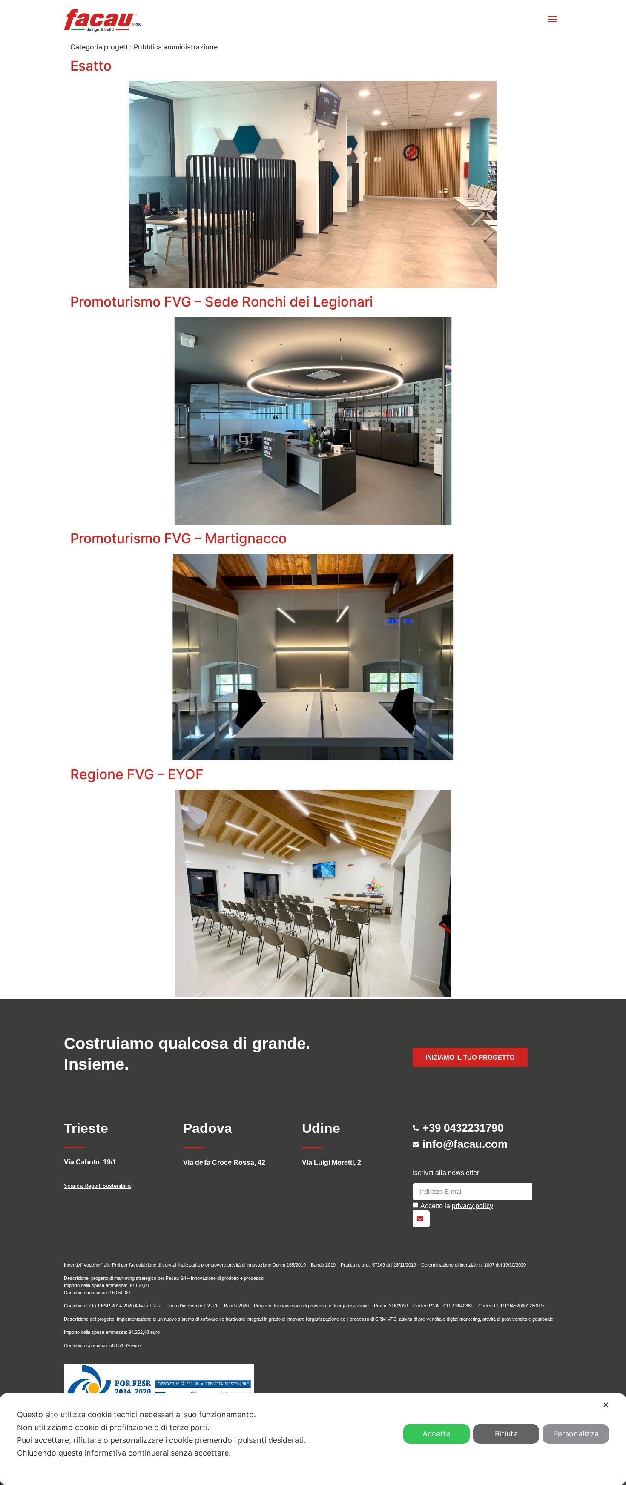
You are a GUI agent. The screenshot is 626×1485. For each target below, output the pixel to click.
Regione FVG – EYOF (137, 774)
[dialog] (313, 1439)
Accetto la (456, 1205)
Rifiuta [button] (506, 1433)
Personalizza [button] (576, 1433)
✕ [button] (606, 1404)
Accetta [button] (436, 1433)
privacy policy (472, 1205)
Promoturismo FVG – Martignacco (178, 538)
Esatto (91, 65)
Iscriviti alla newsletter (446, 1173)
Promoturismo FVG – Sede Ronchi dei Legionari (221, 301)
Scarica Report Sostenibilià (97, 1186)
